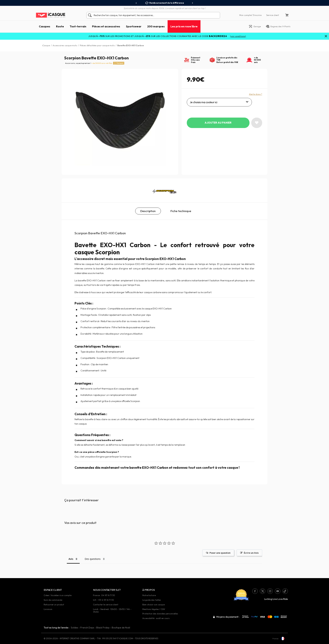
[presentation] (136, 3)
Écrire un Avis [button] (251, 552)
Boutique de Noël (121, 627)
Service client (272, 15)
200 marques (156, 26)
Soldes (74, 627)
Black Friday (102, 627)
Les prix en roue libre (184, 26)
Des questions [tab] (93, 558)
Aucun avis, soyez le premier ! (88, 63)
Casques (44, 26)
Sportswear (133, 26)
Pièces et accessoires (106, 26)
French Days (87, 627)
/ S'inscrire (256, 15)
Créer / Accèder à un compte (57, 595)
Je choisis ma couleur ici (203, 102)
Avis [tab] (71, 558)
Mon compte (245, 15)
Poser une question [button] (220, 552)
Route (60, 26)
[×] (326, 36)
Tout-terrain (78, 26)
